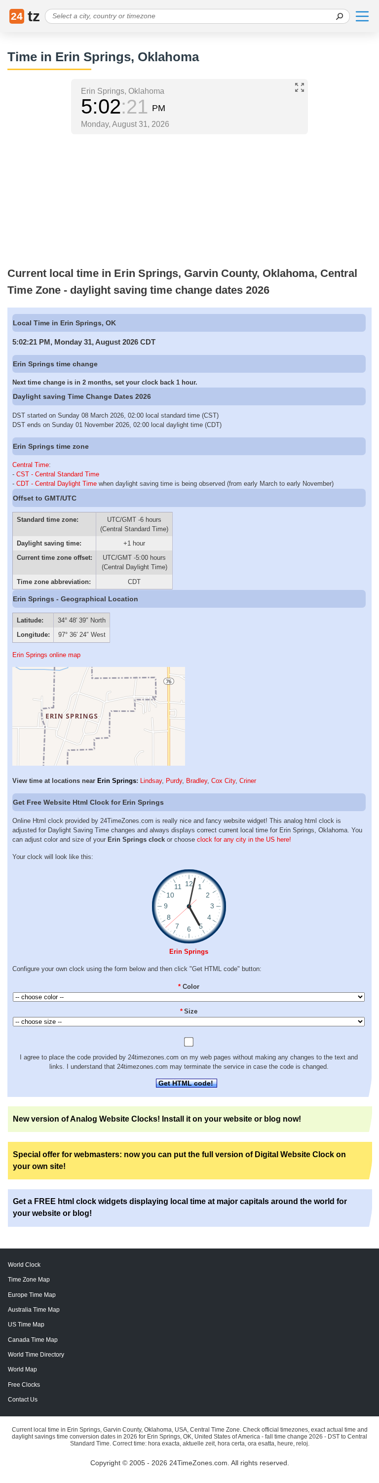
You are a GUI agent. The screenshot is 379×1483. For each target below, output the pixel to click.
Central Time (30, 464)
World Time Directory (36, 1354)
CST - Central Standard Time (57, 474)
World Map (22, 1369)
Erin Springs (116, 780)
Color (188, 986)
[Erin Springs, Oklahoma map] (98, 763)
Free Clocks (24, 1384)
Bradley (196, 780)
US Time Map (26, 1324)
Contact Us (23, 1399)
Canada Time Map (33, 1339)
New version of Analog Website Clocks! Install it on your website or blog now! (157, 1119)
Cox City (223, 780)
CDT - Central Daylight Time (56, 483)
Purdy (174, 780)
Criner (247, 780)
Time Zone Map (29, 1279)
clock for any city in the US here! (244, 839)
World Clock (24, 1264)
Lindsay (151, 780)
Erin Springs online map (46, 655)
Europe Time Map (32, 1294)
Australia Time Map (34, 1309)
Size (189, 1011)
